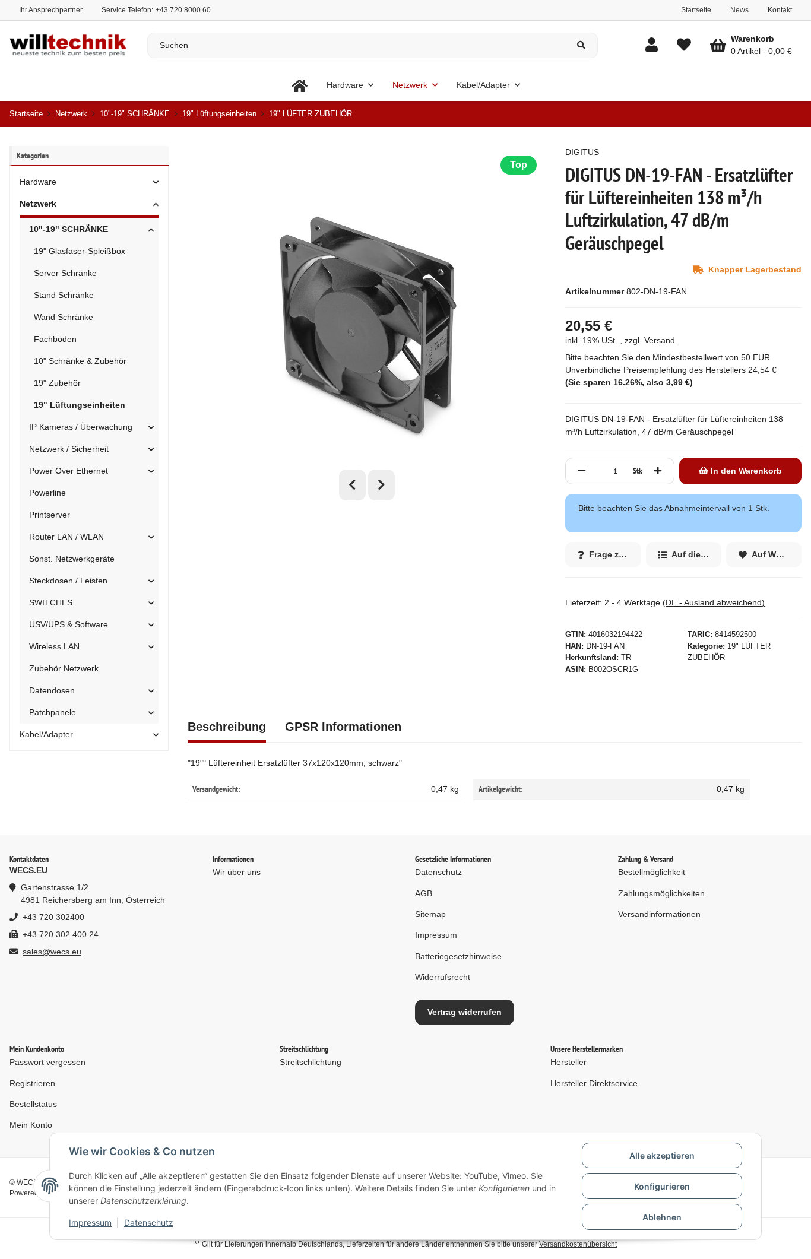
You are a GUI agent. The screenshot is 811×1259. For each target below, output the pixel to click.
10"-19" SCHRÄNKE (68, 229)
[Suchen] (581, 45)
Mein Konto (30, 1125)
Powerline (47, 492)
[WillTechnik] (299, 85)
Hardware (38, 181)
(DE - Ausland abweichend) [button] (714, 602)
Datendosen (52, 690)
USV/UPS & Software (68, 624)
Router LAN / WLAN (66, 536)
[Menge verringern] (582, 471)
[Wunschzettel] (684, 45)
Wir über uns (237, 872)
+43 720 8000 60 (183, 10)
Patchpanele (52, 712)
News (739, 10)
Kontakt (780, 10)
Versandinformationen (659, 914)
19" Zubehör (57, 383)
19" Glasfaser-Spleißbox (79, 251)
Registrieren (32, 1083)
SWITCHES (50, 602)
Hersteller (568, 1062)
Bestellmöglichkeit (651, 872)
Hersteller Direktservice (594, 1083)
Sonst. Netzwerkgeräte (72, 558)
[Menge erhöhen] (658, 471)
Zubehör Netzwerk (64, 668)
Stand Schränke (64, 295)
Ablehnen (662, 1217)
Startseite (696, 10)
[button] (651, 45)
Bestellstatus (33, 1104)
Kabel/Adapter (46, 734)
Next (381, 485)
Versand (659, 340)
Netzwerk (38, 203)
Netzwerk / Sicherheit (69, 449)
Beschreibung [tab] (227, 726)
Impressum (90, 1222)
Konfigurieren (662, 1186)
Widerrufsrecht (442, 977)
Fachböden (55, 339)
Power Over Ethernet (68, 470)
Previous (352, 485)
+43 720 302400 (53, 917)
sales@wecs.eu (52, 951)
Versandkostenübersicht (578, 1244)
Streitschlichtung (310, 1062)
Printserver (49, 514)
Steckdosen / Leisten (68, 580)
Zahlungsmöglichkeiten (661, 893)
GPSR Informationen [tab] (343, 726)
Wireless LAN (54, 646)
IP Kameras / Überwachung (80, 427)
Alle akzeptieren (662, 1155)
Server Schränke (65, 273)
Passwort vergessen (47, 1062)
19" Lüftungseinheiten (79, 405)
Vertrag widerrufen (464, 1012)
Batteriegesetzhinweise (458, 956)
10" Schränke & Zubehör (80, 361)
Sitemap (430, 914)
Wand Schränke (63, 317)
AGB (423, 893)
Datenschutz (148, 1222)
